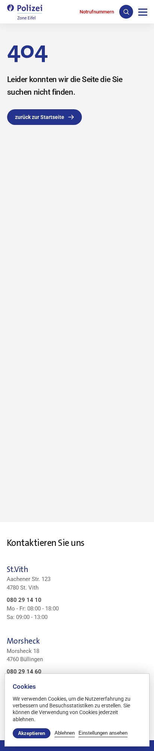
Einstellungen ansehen (102, 733)
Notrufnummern (97, 12)
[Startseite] (25, 12)
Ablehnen (65, 733)
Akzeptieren (31, 733)
